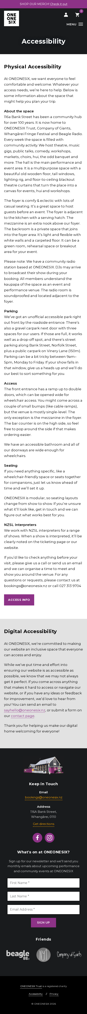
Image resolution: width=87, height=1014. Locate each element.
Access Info (19, 600)
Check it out (58, 4)
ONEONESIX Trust (31, 986)
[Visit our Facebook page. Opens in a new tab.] (37, 838)
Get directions (43, 824)
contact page (22, 716)
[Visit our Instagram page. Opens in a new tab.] (49, 838)
